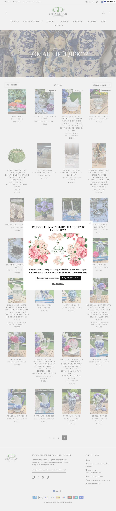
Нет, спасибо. (58, 283)
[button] (110, 1)
